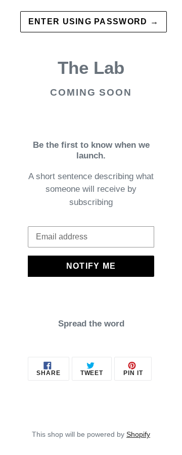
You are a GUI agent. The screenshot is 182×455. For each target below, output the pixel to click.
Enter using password (93, 21)
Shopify (138, 434)
